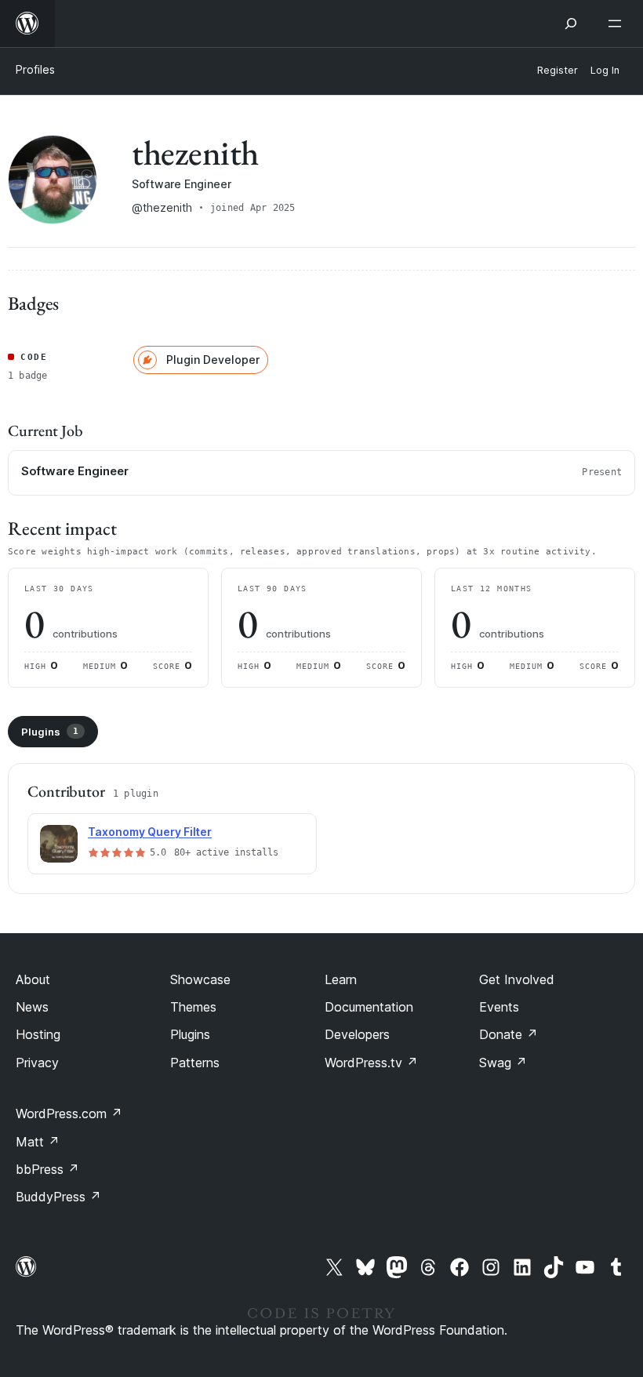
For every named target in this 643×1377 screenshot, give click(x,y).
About (33, 979)
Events (499, 1007)
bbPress (47, 1169)
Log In (604, 70)
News (32, 1007)
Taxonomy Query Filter (150, 831)
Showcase (200, 979)
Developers (357, 1034)
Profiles (35, 69)
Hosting (38, 1034)
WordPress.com (69, 1113)
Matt (38, 1142)
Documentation (369, 1007)
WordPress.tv (371, 1062)
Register (557, 70)
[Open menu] (618, 23)
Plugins (49, 731)
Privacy (37, 1062)
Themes (193, 1007)
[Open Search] (571, 23)
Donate (508, 1034)
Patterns (195, 1062)
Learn (341, 979)
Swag (503, 1062)
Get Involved (516, 979)
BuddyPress (58, 1196)
